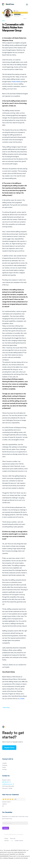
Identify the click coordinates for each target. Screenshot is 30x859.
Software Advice (6, 802)
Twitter (4, 767)
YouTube (4, 769)
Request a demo (6, 780)
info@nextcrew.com (7, 784)
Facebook (4, 765)
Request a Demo (9, 747)
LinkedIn (4, 763)
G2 (3, 806)
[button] (27, 4)
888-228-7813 (5, 782)
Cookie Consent (19, 840)
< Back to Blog (6, 707)
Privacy (6, 838)
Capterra (4, 804)
